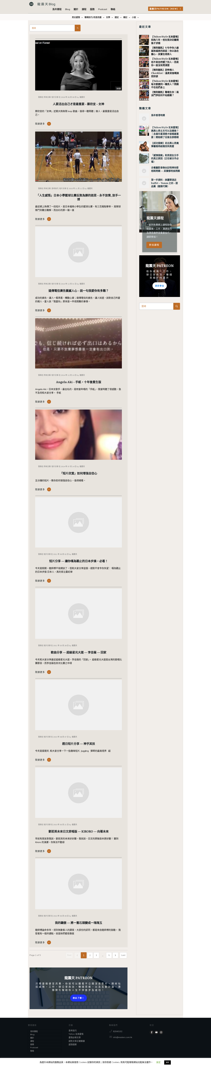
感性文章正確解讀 (77, 1041)
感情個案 (73, 1044)
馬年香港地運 (158, 115)
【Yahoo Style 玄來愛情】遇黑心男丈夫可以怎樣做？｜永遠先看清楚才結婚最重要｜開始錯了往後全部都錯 (165, 132)
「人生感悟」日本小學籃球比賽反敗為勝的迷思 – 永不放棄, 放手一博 (78, 197)
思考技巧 (73, 1030)
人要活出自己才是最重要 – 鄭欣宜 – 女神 (78, 104)
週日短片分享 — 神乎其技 (78, 743)
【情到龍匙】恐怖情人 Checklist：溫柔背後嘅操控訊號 (165, 73)
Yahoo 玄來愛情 (76, 1034)
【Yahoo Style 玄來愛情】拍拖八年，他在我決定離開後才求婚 (165, 40)
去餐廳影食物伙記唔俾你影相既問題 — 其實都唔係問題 (165, 169)
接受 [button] (167, 1062)
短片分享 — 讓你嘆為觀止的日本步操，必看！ (78, 561)
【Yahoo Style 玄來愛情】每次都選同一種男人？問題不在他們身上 (165, 84)
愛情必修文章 (75, 1037)
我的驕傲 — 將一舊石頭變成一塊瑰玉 (78, 922)
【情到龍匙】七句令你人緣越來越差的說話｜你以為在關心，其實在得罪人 (165, 51)
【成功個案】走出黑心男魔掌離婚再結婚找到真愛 (165, 144)
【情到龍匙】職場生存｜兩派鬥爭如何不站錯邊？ (165, 93)
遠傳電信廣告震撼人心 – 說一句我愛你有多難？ (79, 290)
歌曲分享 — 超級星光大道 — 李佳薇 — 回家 (78, 652)
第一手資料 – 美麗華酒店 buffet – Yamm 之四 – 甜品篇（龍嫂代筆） (164, 183)
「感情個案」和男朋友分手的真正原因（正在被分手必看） (165, 158)
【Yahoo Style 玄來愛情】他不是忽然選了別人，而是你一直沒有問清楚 (165, 62)
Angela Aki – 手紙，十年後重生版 (78, 382)
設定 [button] (158, 1062)
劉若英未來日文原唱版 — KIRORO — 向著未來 (79, 831)
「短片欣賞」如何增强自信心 (78, 473)
